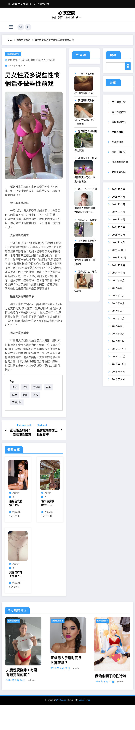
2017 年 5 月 (118, 311)
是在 (38, 60)
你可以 (21, 60)
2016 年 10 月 (119, 364)
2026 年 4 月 (118, 219)
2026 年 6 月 (118, 204)
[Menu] (11, 27)
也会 (10, 60)
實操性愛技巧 (13, 53)
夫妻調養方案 (119, 102)
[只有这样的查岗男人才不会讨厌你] (18, 545)
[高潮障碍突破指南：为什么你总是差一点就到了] (83, 111)
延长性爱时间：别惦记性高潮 (20, 432)
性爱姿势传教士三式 (47, 503)
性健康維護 (117, 132)
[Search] (20, 27)
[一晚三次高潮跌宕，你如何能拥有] (83, 84)
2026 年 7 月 (118, 196)
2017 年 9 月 (118, 280)
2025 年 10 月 (119, 257)
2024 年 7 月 (118, 273)
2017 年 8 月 (118, 288)
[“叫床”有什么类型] (83, 230)
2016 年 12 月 (119, 349)
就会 (33, 60)
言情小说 (51, 60)
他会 (15, 60)
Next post (42, 425)
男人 (43, 60)
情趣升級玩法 (119, 151)
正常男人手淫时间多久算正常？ (25, 660)
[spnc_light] (28, 27)
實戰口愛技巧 (119, 112)
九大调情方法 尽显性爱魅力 (115, 672)
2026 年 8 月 (118, 189)
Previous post (24, 425)
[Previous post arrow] (6, 430)
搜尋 (113, 55)
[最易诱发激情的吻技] (18, 474)
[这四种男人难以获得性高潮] (83, 142)
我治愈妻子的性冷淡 (70, 676)
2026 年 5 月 (118, 212)
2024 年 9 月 (118, 265)
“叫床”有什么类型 (87, 220)
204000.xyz (61, 699)
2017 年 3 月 (118, 326)
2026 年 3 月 (118, 227)
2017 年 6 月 (118, 303)
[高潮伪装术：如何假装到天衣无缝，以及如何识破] (83, 169)
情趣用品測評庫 (120, 161)
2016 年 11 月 (118, 356)
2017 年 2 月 (118, 333)
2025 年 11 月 (119, 250)
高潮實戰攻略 (119, 171)
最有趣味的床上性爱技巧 (47, 432)
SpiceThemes (84, 699)
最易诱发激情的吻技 (15, 503)
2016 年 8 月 (118, 379)
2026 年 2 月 (118, 234)
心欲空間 (66, 13)
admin (16, 492)
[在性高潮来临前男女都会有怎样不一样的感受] (83, 251)
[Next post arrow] (62, 430)
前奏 (28, 60)
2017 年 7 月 (118, 295)
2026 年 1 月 (118, 242)
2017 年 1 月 (118, 341)
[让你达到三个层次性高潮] (83, 282)
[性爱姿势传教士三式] (50, 474)
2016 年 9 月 (118, 371)
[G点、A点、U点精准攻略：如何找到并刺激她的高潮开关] (83, 199)
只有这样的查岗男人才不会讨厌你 (15, 574)
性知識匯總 (117, 142)
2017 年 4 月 (118, 318)
